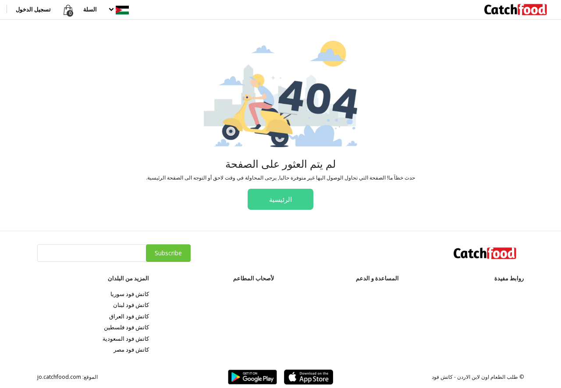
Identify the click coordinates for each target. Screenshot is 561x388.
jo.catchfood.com (59, 377)
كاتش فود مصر (131, 349)
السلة (90, 9)
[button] (118, 9)
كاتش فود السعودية (126, 338)
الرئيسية (280, 199)
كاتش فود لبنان (131, 305)
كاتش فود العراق (129, 316)
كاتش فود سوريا (129, 294)
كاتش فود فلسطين (126, 327)
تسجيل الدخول (33, 9)
